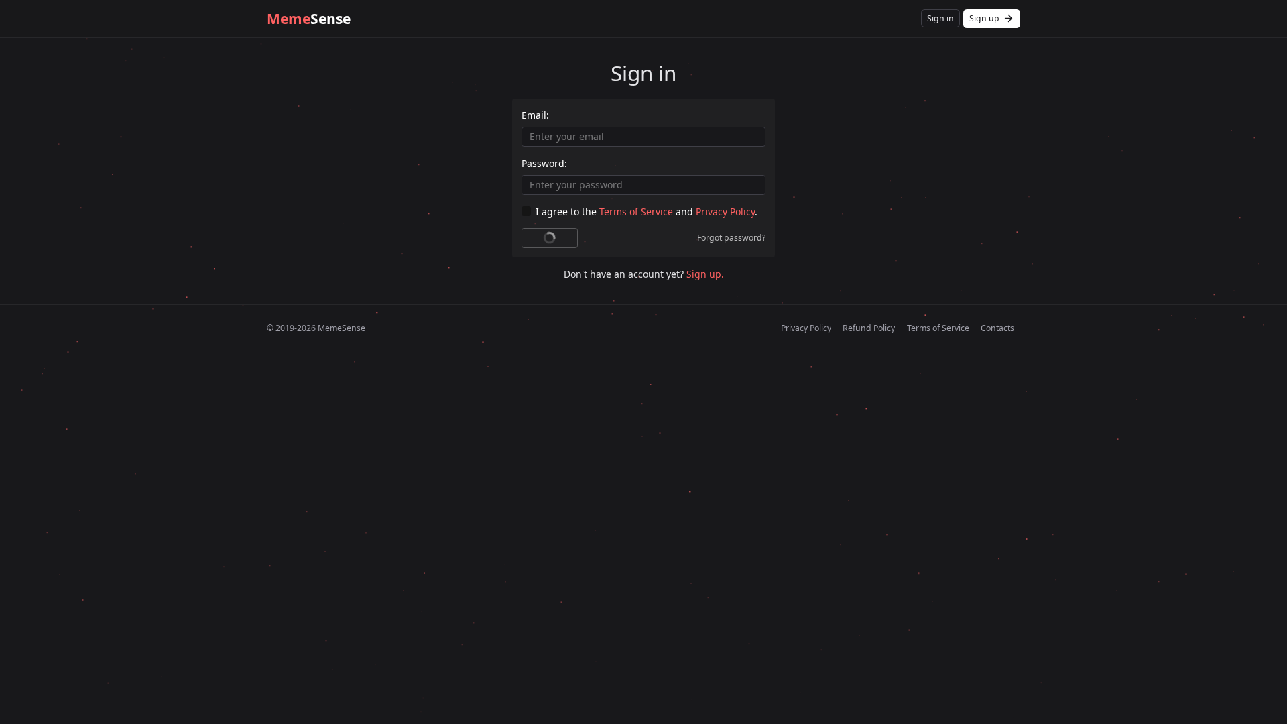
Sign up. (705, 273)
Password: (544, 163)
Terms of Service (636, 211)
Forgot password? (731, 237)
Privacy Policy (725, 211)
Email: (535, 115)
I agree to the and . (646, 211)
